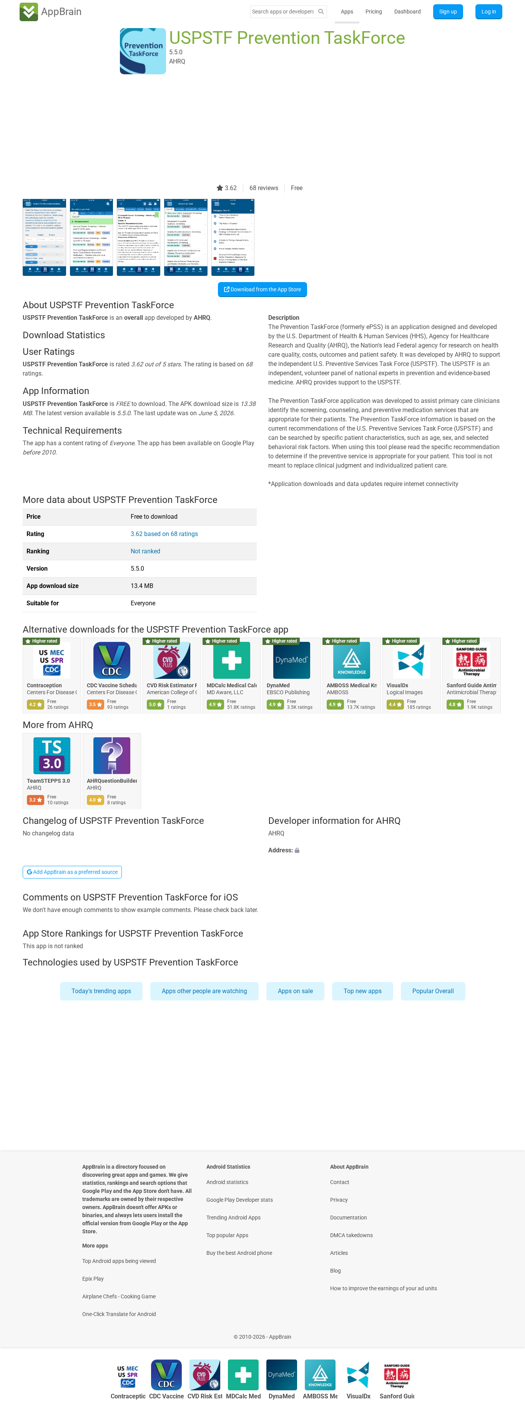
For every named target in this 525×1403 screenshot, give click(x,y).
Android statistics (227, 1182)
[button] (385, 850)
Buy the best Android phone (239, 1253)
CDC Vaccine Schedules (112, 685)
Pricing (374, 11)
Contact (339, 1182)
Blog (335, 1271)
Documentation (348, 1217)
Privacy (339, 1200)
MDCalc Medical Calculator (232, 685)
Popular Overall (433, 991)
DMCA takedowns (351, 1235)
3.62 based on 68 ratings (164, 534)
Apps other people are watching (204, 991)
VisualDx (397, 685)
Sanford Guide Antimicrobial (472, 685)
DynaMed (278, 685)
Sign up (448, 11)
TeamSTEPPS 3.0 (48, 781)
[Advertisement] (253, 130)
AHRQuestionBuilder (112, 781)
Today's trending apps (101, 991)
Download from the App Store (265, 289)
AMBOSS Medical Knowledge (352, 685)
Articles (339, 1253)
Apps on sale (295, 991)
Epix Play (93, 1279)
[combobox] (283, 11)
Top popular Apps (227, 1235)
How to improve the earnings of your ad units (383, 1288)
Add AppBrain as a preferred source (75, 872)
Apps (347, 11)
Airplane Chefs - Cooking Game (119, 1296)
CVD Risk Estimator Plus (172, 685)
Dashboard (407, 11)
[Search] (321, 12)
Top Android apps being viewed (119, 1261)
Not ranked (145, 551)
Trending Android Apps (233, 1217)
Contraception (44, 685)
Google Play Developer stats (239, 1200)
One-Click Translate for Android (119, 1314)
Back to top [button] (505, 1332)
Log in (489, 11)
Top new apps (363, 991)
